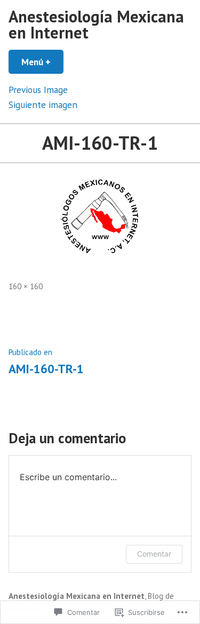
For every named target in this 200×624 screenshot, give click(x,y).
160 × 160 (26, 286)
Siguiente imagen (43, 104)
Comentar (154, 553)
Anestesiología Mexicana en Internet (96, 24)
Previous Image (38, 89)
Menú (42, 62)
